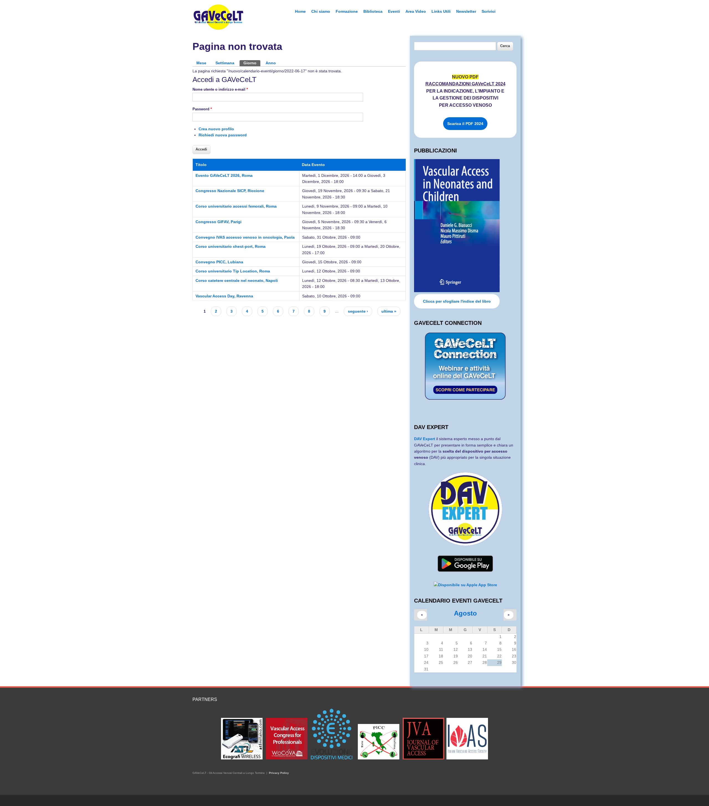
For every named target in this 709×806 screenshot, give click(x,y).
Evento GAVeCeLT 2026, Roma (224, 175)
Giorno (251, 63)
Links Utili (441, 11)
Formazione (347, 11)
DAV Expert (425, 439)
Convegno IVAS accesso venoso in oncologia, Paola (245, 237)
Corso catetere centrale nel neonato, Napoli (237, 280)
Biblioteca (372, 11)
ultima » (388, 311)
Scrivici (488, 11)
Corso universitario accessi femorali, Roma (236, 206)
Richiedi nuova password (223, 135)
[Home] (218, 28)
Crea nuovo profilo (216, 129)
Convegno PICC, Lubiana (219, 262)
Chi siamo (320, 11)
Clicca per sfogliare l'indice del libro (457, 301)
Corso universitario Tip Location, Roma (233, 271)
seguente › (358, 311)
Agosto (465, 613)
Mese (201, 63)
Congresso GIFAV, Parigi (219, 222)
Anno (271, 63)
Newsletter (466, 11)
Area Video (415, 11)
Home (300, 11)
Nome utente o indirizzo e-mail (220, 89)
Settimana (224, 63)
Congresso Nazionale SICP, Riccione (230, 190)
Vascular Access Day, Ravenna (224, 296)
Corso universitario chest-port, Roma (231, 246)
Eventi (394, 11)
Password (202, 109)
